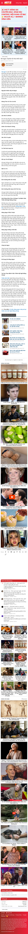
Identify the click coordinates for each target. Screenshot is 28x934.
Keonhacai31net (22, 906)
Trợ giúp (24, 915)
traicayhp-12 (6, 596)
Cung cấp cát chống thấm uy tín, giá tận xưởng (17, 325)
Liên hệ (2, 915)
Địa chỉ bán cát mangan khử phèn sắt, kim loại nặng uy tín (17, 338)
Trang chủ (3, 916)
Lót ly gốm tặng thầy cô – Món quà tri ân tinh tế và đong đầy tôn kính (14, 583)
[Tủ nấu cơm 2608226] (5, 320)
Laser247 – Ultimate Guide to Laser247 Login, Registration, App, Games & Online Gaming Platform (14, 608)
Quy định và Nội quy (9, 915)
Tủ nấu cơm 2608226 (15, 319)
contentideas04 (14, 328)
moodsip (5, 588)
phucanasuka (5, 60)
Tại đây (14, 928)
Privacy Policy (19, 915)
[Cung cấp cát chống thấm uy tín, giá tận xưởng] (5, 326)
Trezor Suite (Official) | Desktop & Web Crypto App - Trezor (14, 616)
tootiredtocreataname (15, 334)
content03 (13, 353)
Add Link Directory (6, 581)
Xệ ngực (3, 71)
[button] (2, 2)
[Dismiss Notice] (25, 8)
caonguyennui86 (14, 348)
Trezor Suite (6, 621)
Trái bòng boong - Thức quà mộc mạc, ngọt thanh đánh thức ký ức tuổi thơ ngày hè (15, 599)
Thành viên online (6, 890)
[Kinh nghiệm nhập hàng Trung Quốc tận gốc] (5, 332)
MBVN (3, 912)
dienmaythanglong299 (15, 320)
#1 (26, 69)
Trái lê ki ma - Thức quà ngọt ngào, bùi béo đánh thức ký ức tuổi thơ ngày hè (15, 591)
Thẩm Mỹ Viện (5, 278)
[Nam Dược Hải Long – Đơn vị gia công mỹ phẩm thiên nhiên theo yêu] (5, 345)
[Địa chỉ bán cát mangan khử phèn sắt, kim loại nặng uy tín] (5, 339)
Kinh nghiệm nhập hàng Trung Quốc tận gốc (16, 331)
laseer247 (6, 613)
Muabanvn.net (11, 931)
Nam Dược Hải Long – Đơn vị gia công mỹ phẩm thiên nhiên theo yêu (17, 345)
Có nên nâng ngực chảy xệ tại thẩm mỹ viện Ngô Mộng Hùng (13, 310)
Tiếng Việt (9, 912)
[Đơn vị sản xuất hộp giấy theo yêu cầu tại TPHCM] (5, 352)
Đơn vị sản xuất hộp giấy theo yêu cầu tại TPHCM (17, 351)
